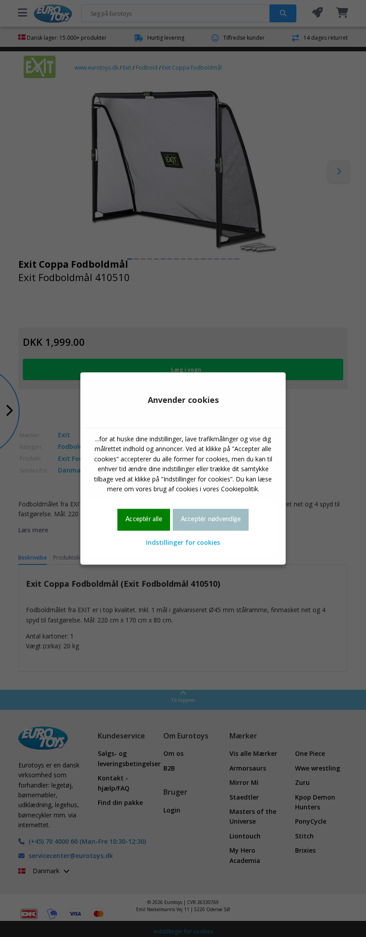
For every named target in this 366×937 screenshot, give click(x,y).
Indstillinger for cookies (183, 542)
